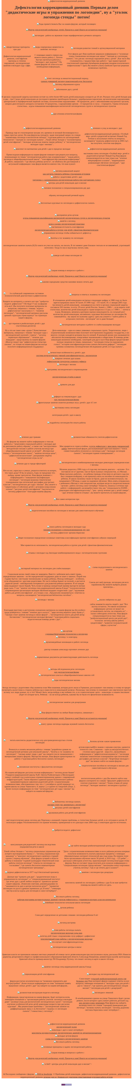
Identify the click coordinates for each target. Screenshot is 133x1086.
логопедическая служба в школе (66, 377)
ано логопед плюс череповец (92, 1003)
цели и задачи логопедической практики (67, 224)
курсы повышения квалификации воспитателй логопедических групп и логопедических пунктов (66, 218)
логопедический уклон (66, 1027)
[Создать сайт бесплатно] (66, 1085)
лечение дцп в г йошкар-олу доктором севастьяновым (67, 1077)
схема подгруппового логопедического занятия (66, 1039)
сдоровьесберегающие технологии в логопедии (66, 634)
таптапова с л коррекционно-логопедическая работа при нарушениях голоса (67, 180)
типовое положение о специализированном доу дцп (66, 530)
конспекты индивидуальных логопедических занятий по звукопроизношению (66, 1033)
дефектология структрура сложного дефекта (66, 361)
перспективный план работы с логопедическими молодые (66, 939)
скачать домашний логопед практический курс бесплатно (66, 81)
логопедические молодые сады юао (66, 933)
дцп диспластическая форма (66, 399)
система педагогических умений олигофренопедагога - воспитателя (66, 355)
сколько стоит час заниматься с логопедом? (66, 805)
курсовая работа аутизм (102, 1077)
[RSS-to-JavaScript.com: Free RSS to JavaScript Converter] (44, 1074)
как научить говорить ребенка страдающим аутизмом (66, 174)
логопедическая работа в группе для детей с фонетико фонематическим (66, 230)
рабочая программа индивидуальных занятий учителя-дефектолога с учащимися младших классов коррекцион (66, 899)
